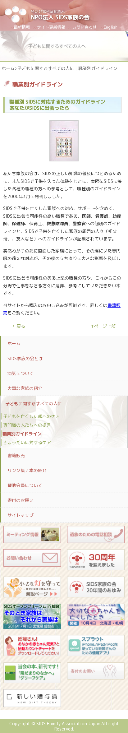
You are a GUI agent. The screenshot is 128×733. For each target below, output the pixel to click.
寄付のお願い (20, 500)
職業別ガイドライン (22, 434)
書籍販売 (16, 455)
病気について (20, 373)
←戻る (18, 326)
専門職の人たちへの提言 (27, 425)
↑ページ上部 (103, 326)
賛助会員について (24, 485)
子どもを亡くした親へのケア (31, 416)
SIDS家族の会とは (25, 358)
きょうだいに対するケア (27, 442)
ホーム (8, 68)
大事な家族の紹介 (24, 388)
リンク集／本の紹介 (27, 470)
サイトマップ (20, 515)
